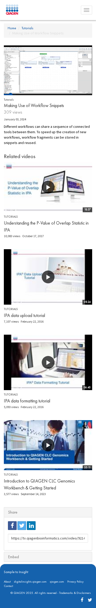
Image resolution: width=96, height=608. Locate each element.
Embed (13, 556)
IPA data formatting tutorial (27, 401)
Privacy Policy (75, 582)
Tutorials (27, 28)
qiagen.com (57, 582)
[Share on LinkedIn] (31, 525)
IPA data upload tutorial (24, 315)
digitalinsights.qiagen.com (30, 582)
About (7, 582)
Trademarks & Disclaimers (75, 593)
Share (12, 512)
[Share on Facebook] (12, 525)
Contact (8, 586)
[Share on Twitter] (21, 525)
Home (12, 28)
